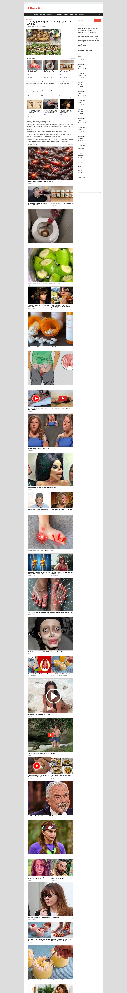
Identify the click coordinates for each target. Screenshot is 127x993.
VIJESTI (66, 14)
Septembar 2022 (82, 129)
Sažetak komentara (82, 175)
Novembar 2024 (82, 71)
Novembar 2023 (82, 98)
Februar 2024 (81, 91)
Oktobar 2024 (81, 73)
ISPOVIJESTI (59, 14)
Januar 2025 (81, 66)
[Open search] (100, 14)
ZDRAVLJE (42, 14)
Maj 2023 (80, 111)
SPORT (71, 14)
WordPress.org (81, 177)
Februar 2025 (81, 64)
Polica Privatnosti (80, 14)
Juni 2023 (80, 109)
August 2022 (81, 131)
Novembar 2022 (82, 125)
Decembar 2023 (82, 95)
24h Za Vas (33, 7)
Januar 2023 (81, 120)
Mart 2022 (80, 134)
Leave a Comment (42, 26)
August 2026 (81, 59)
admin (37, 26)
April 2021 (80, 138)
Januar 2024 (81, 93)
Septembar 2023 (82, 102)
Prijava (80, 170)
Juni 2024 (80, 82)
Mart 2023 (80, 116)
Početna (30, 14)
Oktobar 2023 (81, 100)
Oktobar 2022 (81, 127)
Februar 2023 (81, 118)
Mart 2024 (80, 89)
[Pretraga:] (89, 20)
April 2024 (80, 86)
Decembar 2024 (82, 68)
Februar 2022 (81, 136)
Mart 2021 (80, 140)
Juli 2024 (80, 80)
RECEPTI (36, 14)
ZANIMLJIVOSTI (50, 14)
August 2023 (81, 104)
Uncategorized (81, 155)
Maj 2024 (80, 84)
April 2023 (80, 113)
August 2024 (81, 77)
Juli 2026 (80, 62)
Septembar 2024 (82, 75)
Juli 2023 (80, 107)
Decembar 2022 (82, 122)
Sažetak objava (81, 172)
